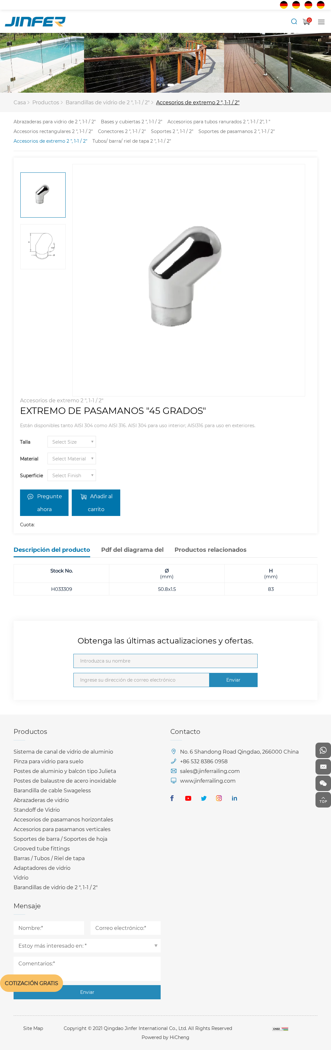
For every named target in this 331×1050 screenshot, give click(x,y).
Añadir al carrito (100, 502)
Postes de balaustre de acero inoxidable (65, 780)
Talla (25, 442)
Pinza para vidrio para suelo (48, 761)
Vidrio (21, 877)
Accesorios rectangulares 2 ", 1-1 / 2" (53, 131)
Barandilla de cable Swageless (52, 790)
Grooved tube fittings (42, 848)
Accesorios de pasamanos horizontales (63, 819)
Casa (20, 102)
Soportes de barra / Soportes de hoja (60, 838)
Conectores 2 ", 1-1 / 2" (122, 131)
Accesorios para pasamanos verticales (62, 829)
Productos (45, 102)
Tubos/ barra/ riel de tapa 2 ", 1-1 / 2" (131, 141)
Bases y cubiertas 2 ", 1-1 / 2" (131, 121)
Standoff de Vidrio (37, 809)
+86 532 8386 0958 (204, 761)
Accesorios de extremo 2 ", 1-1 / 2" (198, 102)
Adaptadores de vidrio (42, 867)
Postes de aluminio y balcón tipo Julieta (65, 770)
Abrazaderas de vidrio (41, 800)
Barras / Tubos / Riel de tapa (49, 858)
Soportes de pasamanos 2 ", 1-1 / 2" (236, 131)
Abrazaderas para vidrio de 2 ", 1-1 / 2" (55, 121)
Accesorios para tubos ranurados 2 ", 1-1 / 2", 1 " (218, 121)
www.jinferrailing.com (208, 780)
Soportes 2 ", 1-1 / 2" (172, 131)
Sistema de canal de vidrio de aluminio (63, 751)
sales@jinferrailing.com (210, 770)
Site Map (33, 1028)
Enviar (233, 680)
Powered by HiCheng (165, 1037)
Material (29, 459)
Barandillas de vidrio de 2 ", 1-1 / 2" (108, 102)
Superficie (31, 475)
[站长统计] (280, 1028)
